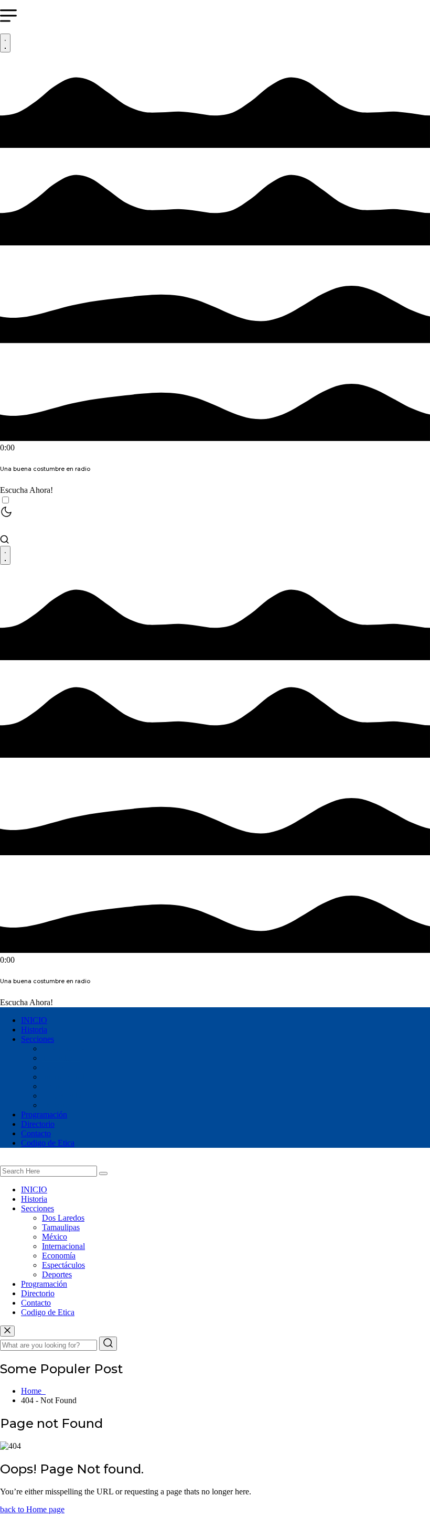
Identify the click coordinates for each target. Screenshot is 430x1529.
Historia (34, 1029)
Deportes (57, 1105)
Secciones (37, 1039)
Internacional (63, 1076)
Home (33, 1390)
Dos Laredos (63, 1048)
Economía (59, 1086)
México (54, 1067)
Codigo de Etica (47, 1142)
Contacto (36, 1133)
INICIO (34, 1020)
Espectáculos (63, 1095)
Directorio (38, 1123)
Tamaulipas (61, 1057)
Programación (44, 1114)
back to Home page (32, 1509)
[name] (7, 1331)
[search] (103, 1173)
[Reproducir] (5, 43)
